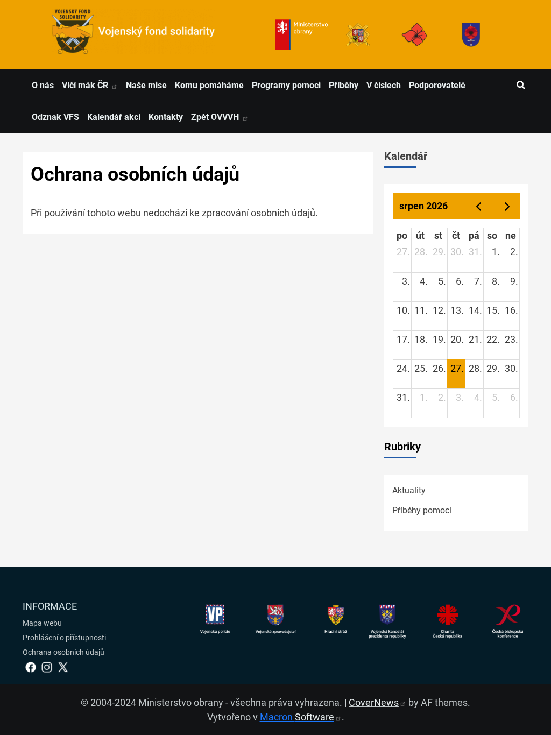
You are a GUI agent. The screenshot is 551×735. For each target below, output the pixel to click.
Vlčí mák (86, 85)
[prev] (478, 205)
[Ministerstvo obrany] (302, 35)
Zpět (216, 117)
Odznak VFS (55, 117)
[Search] (520, 85)
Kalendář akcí (113, 117)
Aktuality (409, 490)
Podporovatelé (437, 85)
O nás (43, 85)
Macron (297, 717)
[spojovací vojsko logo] (133, 35)
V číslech (383, 85)
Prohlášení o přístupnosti (64, 637)
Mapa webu (42, 623)
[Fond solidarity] (471, 35)
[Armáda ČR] (358, 35)
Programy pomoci (286, 85)
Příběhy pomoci (421, 510)
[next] (507, 205)
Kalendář (405, 156)
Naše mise (146, 85)
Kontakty (166, 117)
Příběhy (343, 85)
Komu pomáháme (209, 85)
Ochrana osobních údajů (63, 652)
